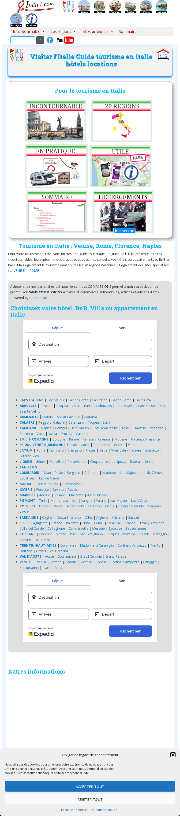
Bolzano (26, 551)
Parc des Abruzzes (98, 405)
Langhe (86, 500)
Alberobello (75, 506)
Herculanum (80, 428)
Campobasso (72, 484)
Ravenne (104, 439)
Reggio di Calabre (51, 422)
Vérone (56, 562)
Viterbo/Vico (30, 456)
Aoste (49, 556)
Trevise (101, 562)
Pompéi (61, 428)
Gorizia (119, 444)
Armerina (157, 523)
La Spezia (119, 461)
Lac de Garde (121, 400)
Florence (45, 534)
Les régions (61, 31)
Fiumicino (56, 450)
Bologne (58, 439)
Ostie (103, 450)
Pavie (59, 472)
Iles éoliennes (136, 528)
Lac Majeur (55, 400)
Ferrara (88, 439)
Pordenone (101, 444)
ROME (34, 270)
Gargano (154, 506)
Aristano (118, 517)
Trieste (72, 444)
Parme (74, 439)
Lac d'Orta (143, 400)
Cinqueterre (99, 461)
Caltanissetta (78, 528)
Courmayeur (67, 556)
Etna (143, 523)
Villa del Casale (33, 528)
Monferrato (59, 500)
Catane (56, 523)
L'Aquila (62, 405)
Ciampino (75, 450)
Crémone (91, 472)
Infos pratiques (95, 31)
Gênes (40, 461)
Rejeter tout (90, 799)
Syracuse (114, 523)
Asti (74, 500)
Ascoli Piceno (97, 495)
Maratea (90, 416)
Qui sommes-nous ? (103, 810)
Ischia (52, 433)
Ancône (45, 495)
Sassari (133, 517)
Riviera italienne (142, 461)
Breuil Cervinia (91, 556)
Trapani (130, 523)
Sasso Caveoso (68, 416)
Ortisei (41, 551)
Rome (40, 450)
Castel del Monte (131, 506)
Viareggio (160, 534)
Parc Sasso (146, 405)
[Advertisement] (90, 726)
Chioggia (149, 562)
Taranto (94, 506)
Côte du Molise (47, 484)
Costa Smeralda (69, 517)
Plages (91, 450)
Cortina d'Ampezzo (132, 545)
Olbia (89, 517)
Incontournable (26, 31)
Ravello (140, 428)
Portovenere (77, 461)
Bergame (74, 472)
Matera (47, 416)
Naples (46, 428)
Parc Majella (125, 405)
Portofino (56, 461)
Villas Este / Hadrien (126, 450)
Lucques (113, 534)
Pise (73, 534)
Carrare (25, 539)
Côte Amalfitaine (105, 428)
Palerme (72, 523)
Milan (47, 472)
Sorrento (26, 433)
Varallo (101, 500)
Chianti (144, 534)
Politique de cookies (74, 810)
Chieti (76, 405)
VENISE (19, 270)
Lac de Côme (78, 400)
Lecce (43, 506)
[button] (173, 754)
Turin (43, 500)
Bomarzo (152, 450)
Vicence (86, 562)
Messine (98, 528)
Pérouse (42, 489)
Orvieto (58, 489)
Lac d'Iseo (100, 400)
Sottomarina (29, 567)
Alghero (102, 517)
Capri (41, 433)
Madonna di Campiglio (97, 545)
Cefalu (99, 523)
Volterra (129, 534)
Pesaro (59, 495)
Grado (133, 444)
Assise (72, 489)
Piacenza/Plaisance (145, 439)
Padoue (71, 562)
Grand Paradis (116, 556)
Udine (85, 444)
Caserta (82, 433)
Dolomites (68, 545)
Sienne (61, 534)
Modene (120, 439)
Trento (155, 545)
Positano (156, 428)
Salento (57, 506)
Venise (42, 562)
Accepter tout (90, 786)
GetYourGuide (39, 297)
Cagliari (47, 517)
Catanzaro (76, 422)
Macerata (76, 495)
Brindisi (109, 506)
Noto (86, 523)
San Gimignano (91, 534)
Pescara (46, 405)
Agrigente (40, 523)
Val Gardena (59, 551)
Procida (66, 433)
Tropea (93, 422)
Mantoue (109, 472)
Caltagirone (56, 528)
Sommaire (128, 31)
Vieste (24, 512)
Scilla (106, 422)
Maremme (43, 539)
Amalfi (126, 428)
